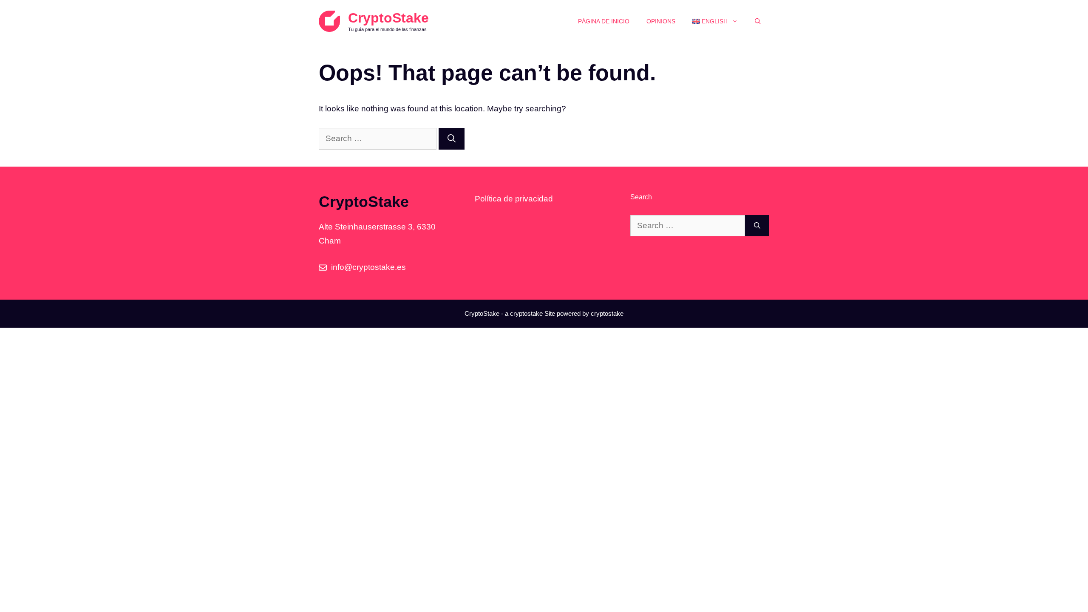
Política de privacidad (514, 198)
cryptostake (526, 313)
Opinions (660, 21)
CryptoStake (388, 18)
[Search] (452, 139)
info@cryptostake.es (368, 267)
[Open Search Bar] (757, 21)
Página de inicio (603, 21)
